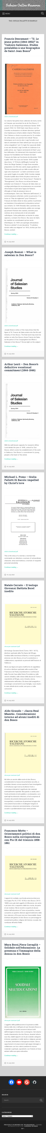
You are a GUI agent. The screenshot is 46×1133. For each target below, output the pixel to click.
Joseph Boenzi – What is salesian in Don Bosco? (20, 253)
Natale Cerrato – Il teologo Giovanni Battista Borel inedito (21, 588)
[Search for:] (23, 1100)
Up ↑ (23, 1128)
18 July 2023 (10, 242)
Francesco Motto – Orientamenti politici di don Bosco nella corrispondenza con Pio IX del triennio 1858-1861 (22, 837)
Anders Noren (31, 1126)
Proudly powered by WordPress (19, 1125)
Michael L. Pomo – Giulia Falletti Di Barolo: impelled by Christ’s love (21, 480)
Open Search (42, 13)
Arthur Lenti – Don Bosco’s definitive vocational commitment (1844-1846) (21, 367)
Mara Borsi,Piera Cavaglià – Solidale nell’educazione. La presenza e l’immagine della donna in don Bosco (22, 949)
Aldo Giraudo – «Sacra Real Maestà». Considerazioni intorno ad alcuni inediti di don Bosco (21, 715)
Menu (7, 14)
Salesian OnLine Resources (23, 5)
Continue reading (14, 234)
